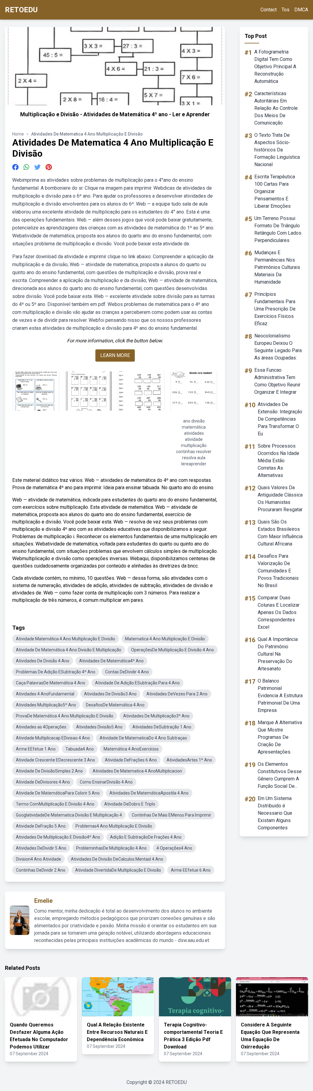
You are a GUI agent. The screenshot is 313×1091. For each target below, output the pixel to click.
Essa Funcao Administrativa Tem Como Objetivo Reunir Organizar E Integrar (277, 381)
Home (18, 134)
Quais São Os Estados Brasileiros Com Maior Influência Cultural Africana (280, 533)
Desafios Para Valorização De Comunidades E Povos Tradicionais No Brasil (278, 570)
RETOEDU (21, 10)
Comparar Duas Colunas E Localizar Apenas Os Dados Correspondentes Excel (279, 612)
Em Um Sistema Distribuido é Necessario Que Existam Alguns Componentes (275, 813)
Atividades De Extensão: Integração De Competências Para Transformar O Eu (280, 419)
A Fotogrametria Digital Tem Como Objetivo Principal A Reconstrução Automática (275, 66)
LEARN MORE (115, 355)
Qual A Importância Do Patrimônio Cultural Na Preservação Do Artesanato (278, 654)
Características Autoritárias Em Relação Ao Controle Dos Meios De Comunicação (276, 108)
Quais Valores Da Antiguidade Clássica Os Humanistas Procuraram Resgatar (280, 498)
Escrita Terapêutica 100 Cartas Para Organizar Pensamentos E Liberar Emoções (274, 191)
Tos (285, 10)
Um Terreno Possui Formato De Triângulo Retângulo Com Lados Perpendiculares (277, 229)
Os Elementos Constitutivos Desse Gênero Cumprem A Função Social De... (280, 775)
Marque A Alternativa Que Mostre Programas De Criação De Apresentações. (280, 737)
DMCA (301, 10)
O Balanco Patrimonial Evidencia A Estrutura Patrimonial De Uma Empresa (280, 695)
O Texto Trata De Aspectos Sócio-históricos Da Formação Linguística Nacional (277, 149)
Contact (268, 10)
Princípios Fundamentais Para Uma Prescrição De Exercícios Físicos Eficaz (275, 308)
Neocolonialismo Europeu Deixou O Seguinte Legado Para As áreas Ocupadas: (278, 347)
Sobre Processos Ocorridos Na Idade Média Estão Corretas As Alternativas (278, 460)
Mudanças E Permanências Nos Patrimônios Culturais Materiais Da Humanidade (277, 267)
